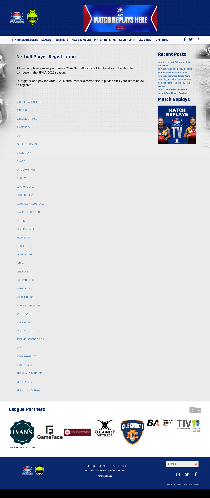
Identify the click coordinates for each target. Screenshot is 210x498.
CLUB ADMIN (127, 40)
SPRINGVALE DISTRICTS (29, 373)
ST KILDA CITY (24, 382)
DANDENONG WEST (26, 170)
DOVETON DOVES (25, 187)
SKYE (19, 348)
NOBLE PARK (23, 322)
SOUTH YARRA (24, 365)
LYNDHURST (22, 271)
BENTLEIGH (22, 110)
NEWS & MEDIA (81, 40)
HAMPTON (21, 221)
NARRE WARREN (25, 314)
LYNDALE (21, 263)
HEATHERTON (23, 237)
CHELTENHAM (23, 153)
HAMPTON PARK (25, 229)
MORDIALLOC (23, 288)
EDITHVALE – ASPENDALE (30, 204)
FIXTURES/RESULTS (25, 40)
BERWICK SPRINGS (26, 119)
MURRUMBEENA (24, 297)
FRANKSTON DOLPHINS (28, 212)
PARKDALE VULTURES (28, 331)
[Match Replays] (177, 124)
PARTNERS (61, 40)
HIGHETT (20, 246)
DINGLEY (21, 178)
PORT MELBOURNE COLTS (30, 339)
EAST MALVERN (24, 195)
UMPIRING (162, 40)
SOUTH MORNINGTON (27, 356)
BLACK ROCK (23, 127)
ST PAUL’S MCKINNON (28, 390)
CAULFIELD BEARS (26, 144)
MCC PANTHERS (25, 280)
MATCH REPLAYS (105, 40)
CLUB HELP (145, 40)
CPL (18, 136)
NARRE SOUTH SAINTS (28, 305)
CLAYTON (21, 161)
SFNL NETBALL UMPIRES (29, 102)
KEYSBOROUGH (24, 254)
